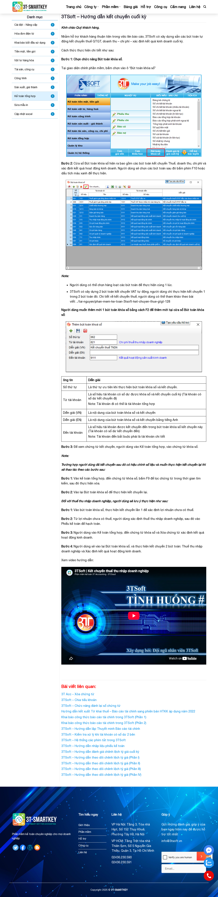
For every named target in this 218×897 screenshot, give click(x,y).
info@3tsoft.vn (171, 841)
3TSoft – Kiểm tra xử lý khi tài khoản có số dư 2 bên (98, 734)
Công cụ (160, 7)
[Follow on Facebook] (22, 847)
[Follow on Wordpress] (30, 847)
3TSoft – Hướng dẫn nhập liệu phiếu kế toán (92, 746)
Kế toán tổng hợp (25, 96)
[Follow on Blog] (37, 847)
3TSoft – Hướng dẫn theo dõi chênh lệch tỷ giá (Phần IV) (101, 774)
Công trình (20, 78)
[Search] (204, 6)
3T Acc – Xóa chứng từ (77, 694)
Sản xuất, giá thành (25, 87)
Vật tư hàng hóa (24, 60)
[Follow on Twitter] (15, 847)
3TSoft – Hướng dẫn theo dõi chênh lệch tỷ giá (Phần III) (101, 769)
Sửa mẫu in (21, 104)
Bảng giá (131, 7)
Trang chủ (73, 7)
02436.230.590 (122, 857)
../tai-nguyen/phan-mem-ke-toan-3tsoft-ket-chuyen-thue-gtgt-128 (123, 301)
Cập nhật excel (23, 113)
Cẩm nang (178, 7)
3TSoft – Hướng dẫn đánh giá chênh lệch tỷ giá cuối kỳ (100, 751)
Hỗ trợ (146, 7)
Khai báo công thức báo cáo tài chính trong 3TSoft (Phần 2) (103, 723)
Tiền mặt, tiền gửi (24, 51)
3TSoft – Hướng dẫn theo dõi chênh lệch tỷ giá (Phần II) (100, 763)
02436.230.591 (122, 862)
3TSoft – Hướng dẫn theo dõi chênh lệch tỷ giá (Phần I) (100, 757)
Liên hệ (194, 7)
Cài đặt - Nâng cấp (25, 24)
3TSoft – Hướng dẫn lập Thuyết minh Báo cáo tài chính (100, 728)
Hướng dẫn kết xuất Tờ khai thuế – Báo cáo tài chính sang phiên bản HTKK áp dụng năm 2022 (128, 711)
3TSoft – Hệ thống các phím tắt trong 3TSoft (93, 740)
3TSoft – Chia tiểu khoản (79, 700)
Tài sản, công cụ (24, 69)
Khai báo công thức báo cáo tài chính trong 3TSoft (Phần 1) (103, 717)
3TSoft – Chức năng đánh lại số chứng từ (91, 705)
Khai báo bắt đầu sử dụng (29, 42)
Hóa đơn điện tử (24, 33)
